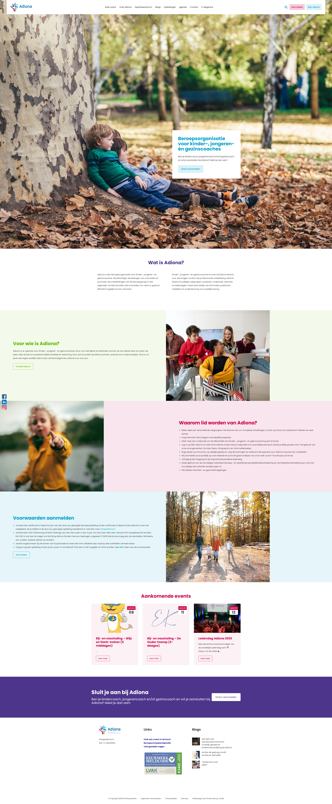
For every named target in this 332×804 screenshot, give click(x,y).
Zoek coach (110, 7)
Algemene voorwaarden (151, 798)
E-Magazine (207, 7)
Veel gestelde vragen (154, 746)
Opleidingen (170, 7)
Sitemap (184, 798)
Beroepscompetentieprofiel (157, 743)
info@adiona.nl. (108, 529)
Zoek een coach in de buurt (157, 739)
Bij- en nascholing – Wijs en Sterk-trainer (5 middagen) (114, 642)
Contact (194, 7)
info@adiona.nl (106, 739)
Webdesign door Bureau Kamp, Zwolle (208, 798)
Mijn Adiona (314, 7)
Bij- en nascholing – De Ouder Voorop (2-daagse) (164, 642)
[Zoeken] (286, 7)
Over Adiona (125, 7)
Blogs (158, 7)
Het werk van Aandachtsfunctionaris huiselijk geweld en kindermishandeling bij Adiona (217, 743)
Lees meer (103, 658)
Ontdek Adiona (23, 366)
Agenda (183, 7)
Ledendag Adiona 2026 (215, 638)
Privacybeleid (171, 798)
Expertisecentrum (143, 7)
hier (121, 547)
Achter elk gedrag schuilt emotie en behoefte (214, 753)
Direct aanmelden (190, 168)
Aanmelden (297, 7)
